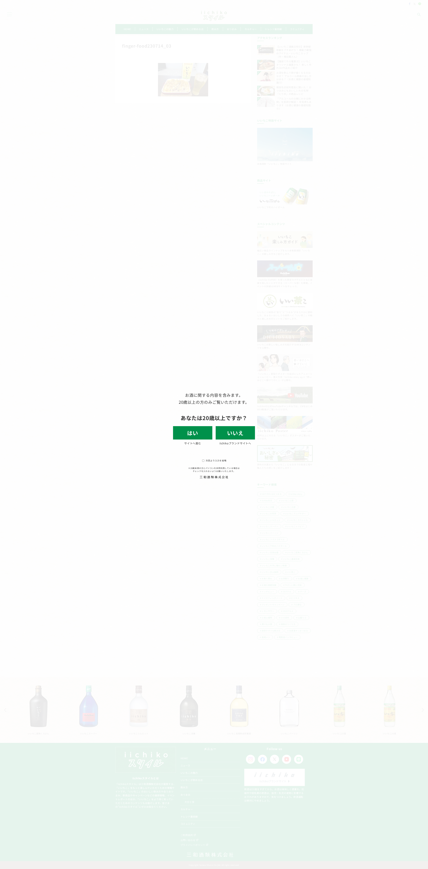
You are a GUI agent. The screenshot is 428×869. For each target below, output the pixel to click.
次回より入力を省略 (216, 460)
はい (192, 433)
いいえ (235, 433)
